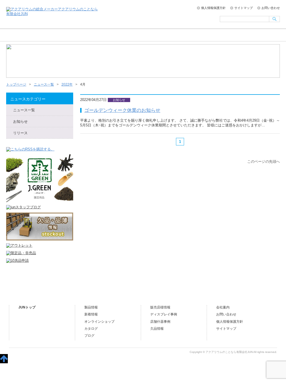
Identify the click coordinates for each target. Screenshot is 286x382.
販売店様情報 (181, 35)
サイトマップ (243, 8)
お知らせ (20, 121)
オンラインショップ (142, 35)
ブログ (259, 35)
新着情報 (91, 314)
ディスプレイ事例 (163, 314)
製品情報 (91, 307)
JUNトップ (26, 307)
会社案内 (220, 35)
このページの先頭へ (263, 161)
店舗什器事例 (160, 322)
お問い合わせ (270, 8)
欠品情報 (157, 329)
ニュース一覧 (64, 35)
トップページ (25, 35)
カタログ (91, 329)
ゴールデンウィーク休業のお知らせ (122, 110)
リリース (20, 133)
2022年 (67, 84)
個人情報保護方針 (213, 8)
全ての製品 (103, 35)
